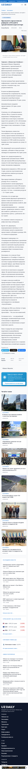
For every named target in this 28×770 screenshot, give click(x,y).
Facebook (22, 350)
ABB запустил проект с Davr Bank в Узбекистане (13, 586)
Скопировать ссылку (9, 353)
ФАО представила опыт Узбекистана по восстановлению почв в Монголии (13, 579)
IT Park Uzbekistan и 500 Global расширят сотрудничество (11, 606)
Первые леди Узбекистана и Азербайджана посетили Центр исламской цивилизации (12, 674)
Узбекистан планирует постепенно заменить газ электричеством (13, 659)
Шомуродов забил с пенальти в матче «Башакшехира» (14, 681)
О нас (3, 743)
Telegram (6, 350)
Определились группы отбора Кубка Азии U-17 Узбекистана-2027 (13, 565)
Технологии (4, 724)
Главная (3, 10)
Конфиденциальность (8, 748)
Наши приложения (7, 751)
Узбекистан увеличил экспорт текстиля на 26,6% (11, 592)
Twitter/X (14, 350)
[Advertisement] (14, 768)
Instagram (4, 764)
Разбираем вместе (22, 1)
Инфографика (3, 1)
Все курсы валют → (8, 633)
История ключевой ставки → (10, 648)
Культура (4, 727)
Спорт (3, 729)
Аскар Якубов (5, 28)
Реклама (4, 753)
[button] (22, 4)
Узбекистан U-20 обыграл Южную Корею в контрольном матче (12, 666)
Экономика (10, 10)
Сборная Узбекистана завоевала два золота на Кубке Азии (13, 572)
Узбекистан (4, 717)
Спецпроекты (11, 1)
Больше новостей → (8, 613)
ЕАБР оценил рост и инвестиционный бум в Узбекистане (13, 599)
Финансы (4, 722)
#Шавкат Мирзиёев (8, 368)
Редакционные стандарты (9, 756)
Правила (4, 746)
